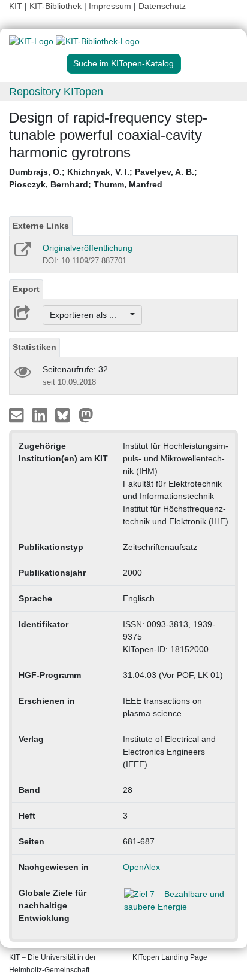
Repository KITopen (56, 92)
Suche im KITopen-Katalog (123, 63)
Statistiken (34, 347)
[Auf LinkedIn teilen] (41, 414)
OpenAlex (141, 867)
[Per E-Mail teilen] (17, 414)
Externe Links (41, 225)
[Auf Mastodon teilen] (86, 414)
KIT (15, 6)
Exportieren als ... (89, 315)
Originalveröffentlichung (87, 248)
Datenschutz (162, 6)
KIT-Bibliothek (56, 6)
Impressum (110, 6)
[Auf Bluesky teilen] (65, 414)
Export (26, 289)
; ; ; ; (103, 178)
